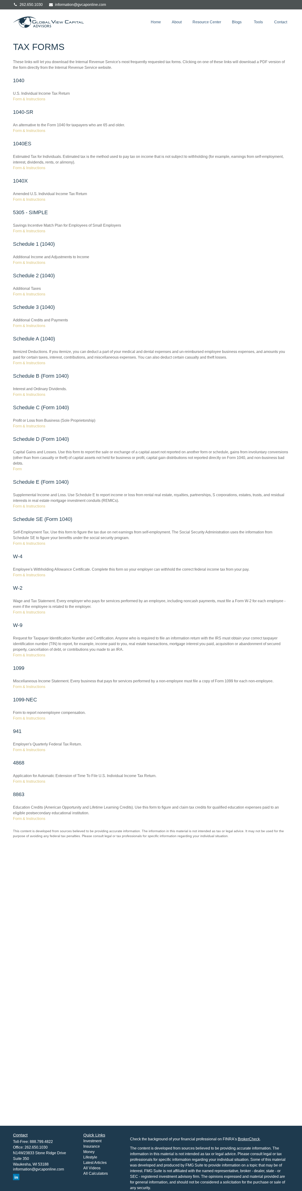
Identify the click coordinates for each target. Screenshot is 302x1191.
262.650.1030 (31, 5)
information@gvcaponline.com (80, 5)
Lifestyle (90, 1157)
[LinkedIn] (16, 1177)
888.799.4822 (41, 1142)
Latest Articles (95, 1163)
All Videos (92, 1168)
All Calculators (95, 1173)
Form (17, 469)
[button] (156, 22)
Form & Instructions (29, 99)
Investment (92, 1141)
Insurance (91, 1146)
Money (89, 1152)
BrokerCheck (249, 1139)
